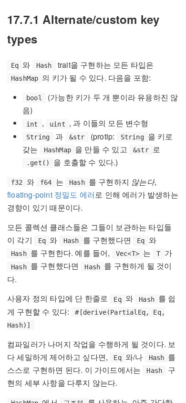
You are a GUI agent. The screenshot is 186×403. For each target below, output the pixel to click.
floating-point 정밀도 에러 (51, 194)
